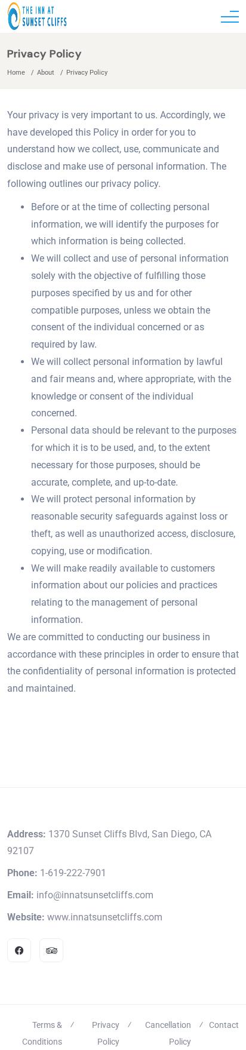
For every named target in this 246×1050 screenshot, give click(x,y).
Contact (224, 1025)
